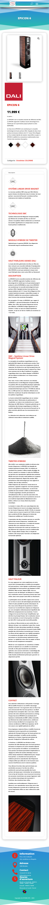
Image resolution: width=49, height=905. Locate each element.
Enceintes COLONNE (24, 160)
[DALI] (14, 92)
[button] (38, 38)
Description (11, 172)
